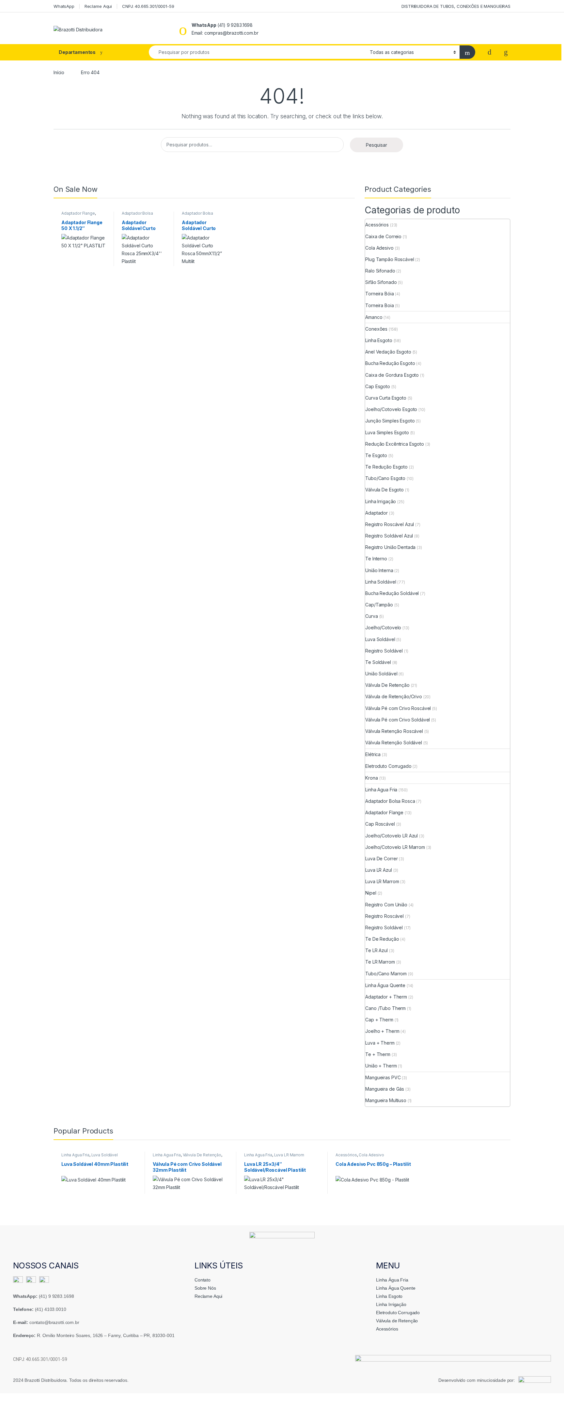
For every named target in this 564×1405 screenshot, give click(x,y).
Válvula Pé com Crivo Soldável (397, 719)
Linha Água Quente (385, 985)
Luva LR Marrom (382, 881)
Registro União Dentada (390, 547)
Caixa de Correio (383, 236)
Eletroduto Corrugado (388, 766)
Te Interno (376, 558)
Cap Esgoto (377, 386)
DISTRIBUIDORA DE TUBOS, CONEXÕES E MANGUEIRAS (455, 6)
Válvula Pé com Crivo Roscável (398, 708)
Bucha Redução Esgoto (390, 363)
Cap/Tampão (379, 604)
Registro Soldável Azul (389, 535)
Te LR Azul (376, 950)
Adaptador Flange (78, 213)
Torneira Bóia (379, 293)
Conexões (376, 329)
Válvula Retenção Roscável (394, 731)
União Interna (379, 570)
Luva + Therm (379, 1043)
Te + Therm (377, 1054)
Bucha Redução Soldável (392, 593)
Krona (371, 778)
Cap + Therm (379, 1019)
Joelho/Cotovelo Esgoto (391, 409)
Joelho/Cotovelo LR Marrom (395, 847)
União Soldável (381, 673)
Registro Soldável (384, 650)
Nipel (370, 893)
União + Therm (381, 1065)
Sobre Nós (205, 1288)
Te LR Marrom (380, 962)
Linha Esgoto (378, 340)
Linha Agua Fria (381, 789)
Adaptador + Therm (386, 997)
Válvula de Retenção (397, 1320)
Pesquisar (376, 145)
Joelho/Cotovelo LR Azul (391, 835)
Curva (371, 616)
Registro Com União (386, 904)
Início (59, 72)
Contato (203, 1279)
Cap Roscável (380, 824)
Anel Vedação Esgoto (388, 352)
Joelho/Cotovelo (383, 627)
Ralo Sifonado (380, 270)
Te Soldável (378, 662)
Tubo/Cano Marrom (386, 973)
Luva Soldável (380, 639)
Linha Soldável (380, 582)
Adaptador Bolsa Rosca (390, 801)
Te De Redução (382, 939)
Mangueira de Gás (384, 1089)
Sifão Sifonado (381, 282)
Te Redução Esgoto (386, 467)
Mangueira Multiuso (385, 1100)
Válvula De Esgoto (384, 489)
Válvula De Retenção (387, 685)
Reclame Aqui (98, 6)
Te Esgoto (376, 455)
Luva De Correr (381, 858)
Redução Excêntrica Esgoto (394, 444)
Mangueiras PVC (382, 1077)
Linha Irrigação (380, 501)
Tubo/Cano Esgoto (385, 478)
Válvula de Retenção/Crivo (393, 696)
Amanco (373, 317)
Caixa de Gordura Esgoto (392, 375)
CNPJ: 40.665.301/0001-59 (148, 6)
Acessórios (377, 224)
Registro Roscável (384, 916)
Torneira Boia (379, 305)
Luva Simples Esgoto (387, 432)
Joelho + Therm (382, 1031)
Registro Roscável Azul (389, 524)
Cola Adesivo (379, 248)
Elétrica (373, 754)
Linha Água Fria (392, 1279)
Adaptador (376, 513)
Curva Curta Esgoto (385, 398)
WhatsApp (64, 6)
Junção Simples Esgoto (390, 420)
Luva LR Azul (378, 870)
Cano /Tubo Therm (385, 1008)
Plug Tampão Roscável (389, 259)
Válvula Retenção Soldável (393, 742)
